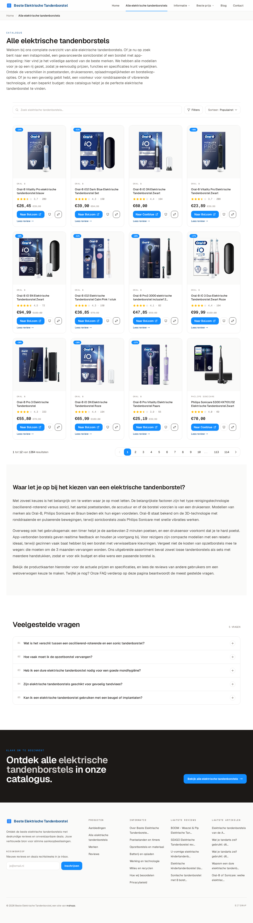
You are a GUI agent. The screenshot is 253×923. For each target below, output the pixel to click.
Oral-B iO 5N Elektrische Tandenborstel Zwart (33, 297)
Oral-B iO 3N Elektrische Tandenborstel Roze (91, 404)
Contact (238, 5)
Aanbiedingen (97, 828)
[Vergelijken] (58, 214)
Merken (93, 847)
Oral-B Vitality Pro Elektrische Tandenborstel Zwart (211, 191)
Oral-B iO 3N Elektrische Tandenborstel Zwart (149, 191)
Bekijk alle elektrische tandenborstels (213, 779)
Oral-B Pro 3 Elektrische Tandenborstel (33, 404)
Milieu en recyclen (141, 868)
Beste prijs (203, 5)
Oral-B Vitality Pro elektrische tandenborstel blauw (36, 191)
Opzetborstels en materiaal (147, 847)
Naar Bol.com (28, 214)
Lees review (23, 221)
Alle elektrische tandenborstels (146, 5)
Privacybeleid (138, 882)
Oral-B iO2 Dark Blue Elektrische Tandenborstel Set (96, 191)
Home (115, 5)
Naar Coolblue (145, 214)
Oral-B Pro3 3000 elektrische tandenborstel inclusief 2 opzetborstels (152, 298)
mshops (70, 905)
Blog (224, 5)
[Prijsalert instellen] (49, 214)
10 (199, 452)
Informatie (180, 5)
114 (226, 452)
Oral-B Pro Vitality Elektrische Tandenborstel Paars (153, 404)
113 (216, 452)
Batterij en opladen (142, 854)
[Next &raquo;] (235, 452)
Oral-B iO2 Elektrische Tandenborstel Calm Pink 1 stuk (95, 297)
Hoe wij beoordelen (142, 875)
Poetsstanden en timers (145, 840)
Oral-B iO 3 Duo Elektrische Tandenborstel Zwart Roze (209, 297)
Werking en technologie (145, 861)
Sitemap (241, 905)
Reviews (94, 854)
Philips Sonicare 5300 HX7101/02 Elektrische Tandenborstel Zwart (213, 404)
